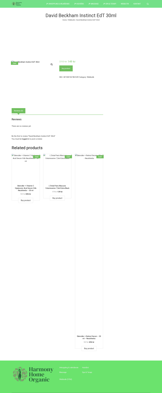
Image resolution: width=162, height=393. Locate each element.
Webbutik (125, 4)
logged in (25, 139)
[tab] (18, 110)
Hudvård (85, 367)
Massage (63, 372)
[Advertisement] (81, 39)
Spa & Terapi (87, 372)
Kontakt (137, 4)
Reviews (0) (18, 111)
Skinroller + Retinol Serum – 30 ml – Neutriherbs (89, 337)
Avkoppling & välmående (68, 367)
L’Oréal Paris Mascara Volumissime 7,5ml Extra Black (57, 187)
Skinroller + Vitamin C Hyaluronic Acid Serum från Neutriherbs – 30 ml (25, 188)
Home (64, 20)
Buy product (66, 68)
